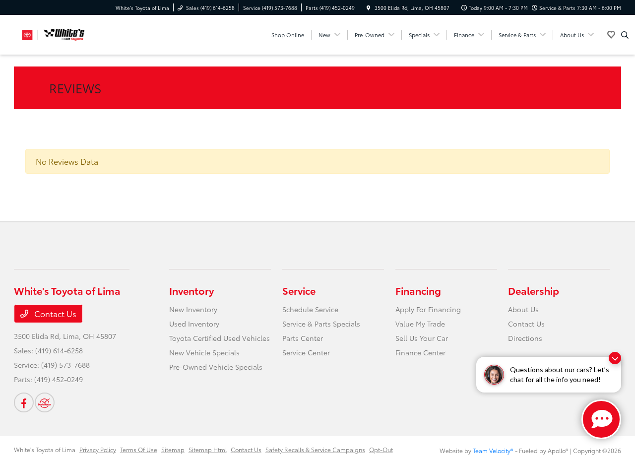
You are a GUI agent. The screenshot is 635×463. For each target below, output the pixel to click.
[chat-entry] (601, 419)
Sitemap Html (208, 449)
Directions (525, 338)
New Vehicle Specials (204, 352)
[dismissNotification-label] (615, 358)
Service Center (306, 352)
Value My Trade (420, 324)
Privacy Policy (97, 449)
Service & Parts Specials (321, 324)
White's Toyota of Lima (44, 449)
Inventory (191, 290)
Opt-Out (381, 449)
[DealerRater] (45, 402)
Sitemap (173, 449)
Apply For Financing (428, 309)
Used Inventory (194, 324)
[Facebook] (24, 402)
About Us (523, 309)
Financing (418, 290)
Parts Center (302, 338)
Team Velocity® (493, 450)
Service (299, 290)
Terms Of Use (138, 449)
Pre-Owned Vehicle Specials (215, 367)
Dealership (533, 290)
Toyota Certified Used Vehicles (219, 338)
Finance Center (420, 352)
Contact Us (54, 313)
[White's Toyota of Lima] (59, 33)
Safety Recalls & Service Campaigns (315, 449)
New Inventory (193, 309)
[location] (369, 7)
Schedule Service (310, 309)
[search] (625, 35)
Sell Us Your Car (421, 338)
